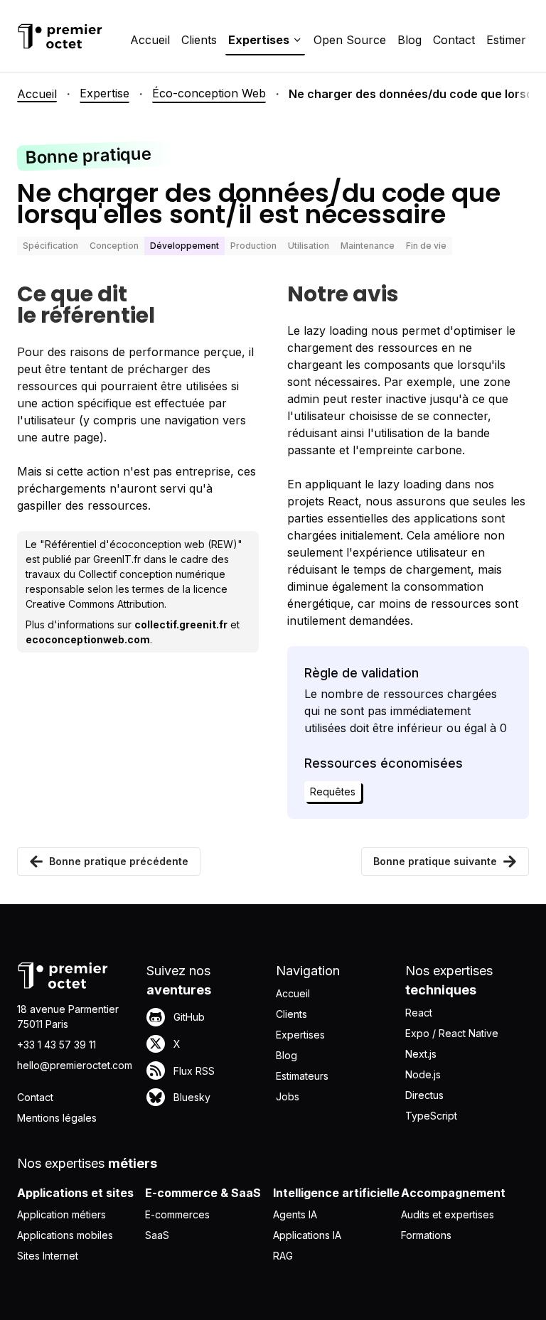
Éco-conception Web (209, 93)
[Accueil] (59, 36)
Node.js (423, 1074)
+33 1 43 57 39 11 (56, 1045)
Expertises (300, 1035)
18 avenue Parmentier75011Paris (68, 1016)
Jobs (287, 1096)
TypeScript (431, 1116)
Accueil (150, 40)
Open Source (350, 40)
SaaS (157, 1235)
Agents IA (295, 1214)
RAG (283, 1256)
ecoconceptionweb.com (88, 639)
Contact (454, 40)
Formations (426, 1235)
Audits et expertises (447, 1214)
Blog (409, 40)
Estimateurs (302, 1076)
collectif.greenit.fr (181, 624)
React (418, 1013)
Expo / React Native (451, 1033)
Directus (424, 1095)
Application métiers (61, 1214)
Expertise (104, 93)
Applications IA (307, 1235)
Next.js (421, 1054)
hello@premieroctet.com (74, 1065)
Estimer (506, 40)
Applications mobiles (65, 1235)
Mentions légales (57, 1118)
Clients (199, 40)
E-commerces (177, 1214)
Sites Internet (47, 1256)
